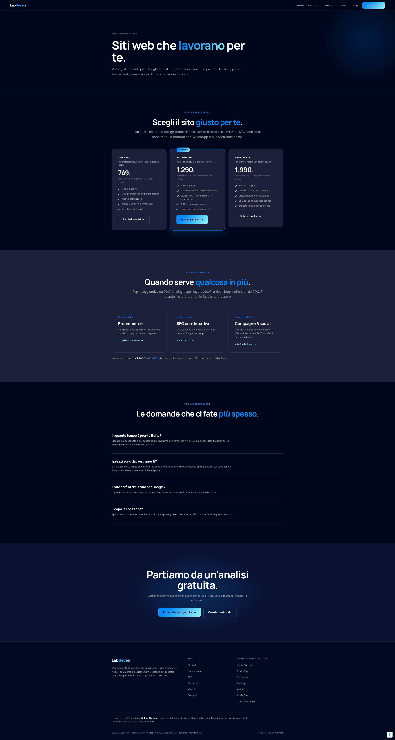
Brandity (241, 683)
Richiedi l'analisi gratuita (179, 612)
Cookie (270, 733)
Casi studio (314, 5)
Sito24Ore (154, 358)
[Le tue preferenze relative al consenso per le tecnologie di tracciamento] (390, 735)
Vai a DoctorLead (245, 344)
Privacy (262, 733)
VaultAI (240, 689)
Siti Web (192, 665)
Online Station (244, 665)
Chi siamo (343, 5)
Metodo (329, 5)
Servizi (300, 5)
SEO (190, 677)
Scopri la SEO (185, 340)
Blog (355, 5)
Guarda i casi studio (220, 612)
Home (114, 33)
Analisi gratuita (374, 5)
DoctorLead (243, 677)
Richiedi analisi (134, 219)
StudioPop (242, 671)
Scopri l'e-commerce (130, 340)
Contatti (192, 695)
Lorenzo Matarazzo (246, 701)
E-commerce (195, 671)
